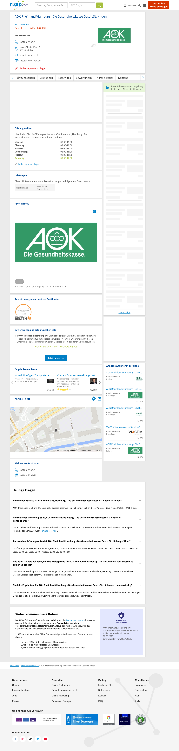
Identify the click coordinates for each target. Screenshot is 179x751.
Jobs (14, 695)
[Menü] (145, 5)
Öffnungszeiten (26, 77)
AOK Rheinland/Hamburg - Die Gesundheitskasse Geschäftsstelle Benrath (124, 388)
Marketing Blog (105, 685)
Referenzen (104, 690)
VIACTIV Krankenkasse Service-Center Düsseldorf (124, 427)
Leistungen (46, 77)
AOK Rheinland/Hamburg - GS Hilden (124, 372)
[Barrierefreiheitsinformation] (140, 5)
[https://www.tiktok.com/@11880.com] (30, 739)
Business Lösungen (61, 701)
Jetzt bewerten (56, 358)
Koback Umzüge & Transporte (30, 375)
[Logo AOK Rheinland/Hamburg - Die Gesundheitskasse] (94, 211)
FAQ (100, 701)
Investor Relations (21, 690)
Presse (15, 701)
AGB (137, 695)
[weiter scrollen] (143, 77)
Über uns (16, 685)
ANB (137, 701)
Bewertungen (84, 77)
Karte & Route (105, 77)
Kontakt (123, 77)
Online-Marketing (60, 695)
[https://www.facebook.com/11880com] (15, 739)
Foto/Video (64, 77)
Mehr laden (124, 312)
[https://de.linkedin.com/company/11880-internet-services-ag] (38, 739)
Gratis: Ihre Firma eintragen (159, 5)
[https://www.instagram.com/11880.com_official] (23, 739)
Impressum (140, 685)
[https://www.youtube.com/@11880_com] (45, 739)
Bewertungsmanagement (64, 690)
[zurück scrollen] (12, 77)
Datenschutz (141, 690)
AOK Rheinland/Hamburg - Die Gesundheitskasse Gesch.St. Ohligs (124, 444)
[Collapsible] (140, 500)
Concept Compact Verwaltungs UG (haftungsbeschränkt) (77, 375)
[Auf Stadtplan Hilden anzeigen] (99, 398)
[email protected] (49, 530)
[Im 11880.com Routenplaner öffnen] (94, 398)
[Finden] (99, 5)
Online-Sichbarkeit (61, 685)
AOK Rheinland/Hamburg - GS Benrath (124, 407)
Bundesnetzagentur (75, 620)
